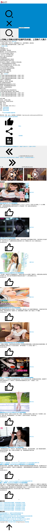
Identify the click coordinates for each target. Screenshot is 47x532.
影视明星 (16, 116)
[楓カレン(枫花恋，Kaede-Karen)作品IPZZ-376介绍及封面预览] (14, 481)
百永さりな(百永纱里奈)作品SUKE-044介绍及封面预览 (12, 342)
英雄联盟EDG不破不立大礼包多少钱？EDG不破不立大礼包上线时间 (15, 519)
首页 (1, 4)
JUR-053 (6, 73)
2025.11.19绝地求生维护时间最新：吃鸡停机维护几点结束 (12, 504)
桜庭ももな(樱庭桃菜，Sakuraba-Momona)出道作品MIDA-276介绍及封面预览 (17, 464)
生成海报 (20, 135)
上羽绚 (2, 46)
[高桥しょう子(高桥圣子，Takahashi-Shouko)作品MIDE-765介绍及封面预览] (15, 366)
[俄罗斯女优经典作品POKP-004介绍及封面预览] (15, 297)
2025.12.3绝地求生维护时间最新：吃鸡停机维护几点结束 (12, 502)
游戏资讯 (2, 7)
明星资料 (2, 8)
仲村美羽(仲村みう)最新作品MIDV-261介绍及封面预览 (12, 447)
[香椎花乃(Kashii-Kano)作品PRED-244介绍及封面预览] (15, 262)
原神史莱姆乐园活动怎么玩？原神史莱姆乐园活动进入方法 (12, 520)
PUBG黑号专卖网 (12, 521)
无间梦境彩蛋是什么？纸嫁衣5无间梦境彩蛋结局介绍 (11, 513)
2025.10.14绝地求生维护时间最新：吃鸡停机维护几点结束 (12, 505)
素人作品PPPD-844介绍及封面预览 (7, 238)
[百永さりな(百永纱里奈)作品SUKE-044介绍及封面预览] (15, 332)
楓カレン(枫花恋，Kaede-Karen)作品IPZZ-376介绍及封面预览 (13, 482)
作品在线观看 (6, 107)
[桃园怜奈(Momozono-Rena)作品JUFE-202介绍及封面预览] (15, 401)
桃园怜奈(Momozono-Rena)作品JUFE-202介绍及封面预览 (13, 412)
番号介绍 (14, 41)
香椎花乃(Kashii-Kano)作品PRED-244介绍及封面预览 (12, 272)
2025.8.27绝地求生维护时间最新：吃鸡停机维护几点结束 (12, 508)
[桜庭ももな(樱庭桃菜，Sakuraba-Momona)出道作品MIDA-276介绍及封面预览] (17, 462)
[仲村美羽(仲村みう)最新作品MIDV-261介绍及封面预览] (15, 436)
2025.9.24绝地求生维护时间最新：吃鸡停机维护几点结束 (12, 507)
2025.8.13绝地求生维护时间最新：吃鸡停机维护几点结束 (12, 510)
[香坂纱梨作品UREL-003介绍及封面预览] (15, 192)
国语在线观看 (6, 110)
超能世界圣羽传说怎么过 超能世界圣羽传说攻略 (10, 514)
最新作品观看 (6, 108)
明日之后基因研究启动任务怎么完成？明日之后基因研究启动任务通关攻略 (16, 516)
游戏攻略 (2, 5)
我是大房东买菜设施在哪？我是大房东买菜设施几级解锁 (12, 517)
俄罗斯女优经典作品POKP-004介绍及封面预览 (10, 307)
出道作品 (12, 116)
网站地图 (27, 521)
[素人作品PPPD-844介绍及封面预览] (15, 227)
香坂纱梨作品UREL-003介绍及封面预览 (8, 203)
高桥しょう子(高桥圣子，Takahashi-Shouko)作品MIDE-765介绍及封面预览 (16, 377)
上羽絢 (5, 46)
